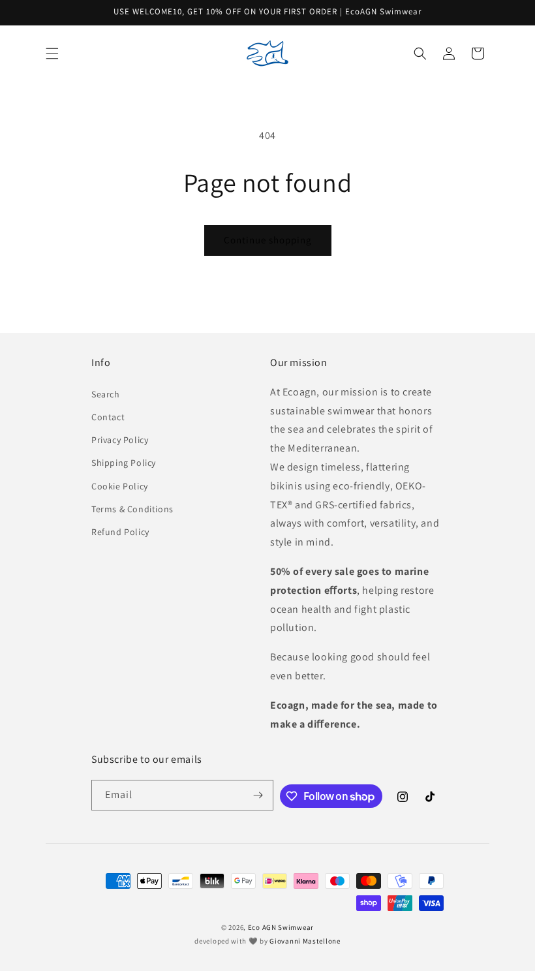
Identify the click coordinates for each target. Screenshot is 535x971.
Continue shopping (268, 240)
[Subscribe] (258, 795)
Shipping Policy (123, 463)
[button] (52, 53)
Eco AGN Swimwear (281, 927)
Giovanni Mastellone (304, 941)
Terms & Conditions (132, 509)
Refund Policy (120, 532)
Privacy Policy (119, 440)
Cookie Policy (119, 486)
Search (105, 394)
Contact (108, 417)
